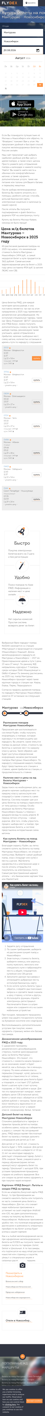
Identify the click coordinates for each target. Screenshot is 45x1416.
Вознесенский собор (14, 1281)
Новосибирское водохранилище (19, 1298)
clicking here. (10, 1405)
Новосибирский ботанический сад (19, 1287)
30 (40, 85)
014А (6, 488)
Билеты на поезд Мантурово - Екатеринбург (20, 1383)
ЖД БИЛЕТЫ (32, 3)
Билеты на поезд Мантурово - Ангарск (18, 1380)
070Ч (6, 416)
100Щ (6, 372)
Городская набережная (15, 1292)
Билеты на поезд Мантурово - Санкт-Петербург (22, 1377)
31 (6, 89)
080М (6, 394)
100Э (6, 348)
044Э (6, 467)
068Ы (6, 440)
